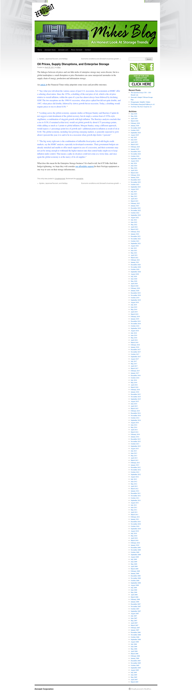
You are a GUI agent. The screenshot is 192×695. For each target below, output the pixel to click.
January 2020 (135, 290)
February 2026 (135, 123)
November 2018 (136, 323)
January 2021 (135, 262)
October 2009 (135, 552)
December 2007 (136, 604)
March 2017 (134, 368)
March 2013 (134, 460)
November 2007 (136, 606)
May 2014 (134, 427)
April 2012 (134, 486)
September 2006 (136, 639)
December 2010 (136, 521)
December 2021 (136, 236)
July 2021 (134, 248)
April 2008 (134, 595)
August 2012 (135, 477)
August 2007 (135, 613)
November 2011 (136, 496)
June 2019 (134, 307)
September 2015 (136, 399)
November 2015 (136, 396)
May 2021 (134, 253)
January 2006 (135, 658)
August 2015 (135, 401)
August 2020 (135, 274)
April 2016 (134, 385)
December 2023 (136, 180)
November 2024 (136, 154)
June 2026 (134, 114)
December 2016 (136, 375)
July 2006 (134, 644)
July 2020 (134, 276)
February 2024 (135, 175)
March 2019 (134, 314)
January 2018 (135, 347)
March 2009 (134, 569)
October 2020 (135, 269)
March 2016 (134, 387)
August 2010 (135, 531)
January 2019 (135, 319)
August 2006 (135, 642)
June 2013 (134, 453)
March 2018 (134, 342)
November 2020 (136, 267)
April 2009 (134, 566)
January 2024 (135, 177)
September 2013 (136, 446)
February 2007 (135, 628)
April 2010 (134, 538)
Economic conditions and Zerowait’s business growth (101, 58)
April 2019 (134, 312)
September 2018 (136, 328)
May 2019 (134, 309)
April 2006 (134, 651)
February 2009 (135, 571)
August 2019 (135, 302)
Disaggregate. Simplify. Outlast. (140, 102)
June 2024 (134, 165)
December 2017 (136, 349)
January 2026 (135, 125)
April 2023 (134, 198)
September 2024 (136, 158)
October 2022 (135, 213)
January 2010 (135, 545)
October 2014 (135, 418)
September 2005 (136, 668)
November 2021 (136, 239)
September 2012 (136, 474)
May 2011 (134, 510)
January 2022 (135, 234)
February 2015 (135, 411)
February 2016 (135, 389)
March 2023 (134, 201)
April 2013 (134, 458)
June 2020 (134, 279)
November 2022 (136, 210)
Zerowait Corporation (44, 10)
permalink (79, 178)
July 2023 (134, 191)
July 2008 (134, 587)
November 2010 (136, 524)
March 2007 (134, 625)
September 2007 (136, 611)
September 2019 (136, 300)
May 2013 (134, 455)
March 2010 (134, 540)
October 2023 (135, 184)
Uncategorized (60, 178)
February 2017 (135, 371)
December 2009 (136, 547)
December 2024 (136, 151)
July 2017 (134, 361)
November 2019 (136, 295)
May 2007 (134, 620)
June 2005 (134, 675)
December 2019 (136, 293)
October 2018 (135, 326)
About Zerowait (76, 49)
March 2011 (134, 514)
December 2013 (136, 439)
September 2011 (136, 500)
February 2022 (135, 231)
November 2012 (136, 470)
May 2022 (134, 224)
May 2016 (134, 382)
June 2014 (134, 425)
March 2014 (134, 432)
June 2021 (134, 250)
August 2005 (135, 670)
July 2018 (134, 333)
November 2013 (136, 441)
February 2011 (135, 517)
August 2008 (135, 585)
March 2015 (134, 408)
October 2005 (135, 665)
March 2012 (134, 488)
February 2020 (135, 288)
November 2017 (136, 352)
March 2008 (134, 597)
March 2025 (134, 144)
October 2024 (135, 156)
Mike (59, 67)
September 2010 (136, 529)
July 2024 (134, 163)
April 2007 (134, 623)
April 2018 (134, 340)
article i (43, 84)
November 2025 (136, 128)
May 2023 (134, 196)
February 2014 (135, 434)
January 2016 (135, 392)
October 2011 (135, 498)
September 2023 (136, 187)
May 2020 (134, 281)
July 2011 (134, 505)
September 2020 (136, 272)
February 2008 (135, 599)
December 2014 (136, 413)
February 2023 (135, 203)
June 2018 (134, 335)
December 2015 (136, 394)
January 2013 (135, 465)
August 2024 (135, 161)
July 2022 (134, 220)
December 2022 (136, 208)
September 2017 (136, 356)
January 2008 (135, 602)
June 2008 (134, 590)
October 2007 (135, 609)
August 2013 (135, 448)
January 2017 (135, 373)
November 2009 (136, 550)
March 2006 (134, 653)
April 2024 (134, 170)
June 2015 (134, 404)
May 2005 (134, 677)
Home (39, 49)
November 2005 (136, 663)
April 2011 (134, 512)
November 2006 (136, 635)
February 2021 (135, 260)
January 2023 (135, 206)
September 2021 (136, 243)
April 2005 (134, 679)
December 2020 (136, 264)
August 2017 (135, 359)
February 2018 (135, 345)
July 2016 (134, 380)
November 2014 (136, 415)
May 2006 (134, 649)
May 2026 (134, 116)
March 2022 (134, 229)
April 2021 (134, 255)
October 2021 (135, 241)
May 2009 (134, 564)
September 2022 (136, 215)
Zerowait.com (63, 49)
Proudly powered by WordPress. (141, 689)
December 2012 (136, 467)
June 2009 (134, 562)
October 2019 (135, 297)
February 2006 (135, 656)
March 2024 (134, 173)
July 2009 (134, 559)
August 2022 (135, 217)
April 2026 (134, 118)
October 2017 (135, 354)
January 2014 (135, 437)
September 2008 (136, 583)
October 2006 (135, 637)
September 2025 (136, 132)
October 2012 (135, 472)
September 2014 (136, 420)
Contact (88, 49)
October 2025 (135, 130)
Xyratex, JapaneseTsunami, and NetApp (52, 58)
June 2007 (134, 618)
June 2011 (134, 507)
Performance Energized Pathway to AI (143, 104)
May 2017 (134, 363)
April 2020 (134, 283)
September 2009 (136, 554)
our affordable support (84, 166)
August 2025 (135, 135)
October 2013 (135, 444)
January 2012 (135, 491)
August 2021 (135, 246)
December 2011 (136, 493)
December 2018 (136, 321)
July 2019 (134, 305)
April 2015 (134, 406)
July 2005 (134, 672)
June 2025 (134, 140)
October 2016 (135, 378)
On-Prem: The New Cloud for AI (141, 107)
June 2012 (134, 481)
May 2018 (134, 338)
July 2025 (134, 137)
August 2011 (135, 503)
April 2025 (134, 142)
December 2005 (136, 661)
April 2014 (134, 429)
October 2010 (135, 526)
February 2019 (135, 316)
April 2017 (134, 366)
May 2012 (134, 484)
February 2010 (135, 543)
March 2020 (134, 286)
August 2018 (135, 330)
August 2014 (135, 422)
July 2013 (134, 451)
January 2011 (135, 519)
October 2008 (135, 580)
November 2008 (136, 578)
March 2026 (134, 121)
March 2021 (134, 257)
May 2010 (134, 536)
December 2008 (136, 576)
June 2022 (134, 222)
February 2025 (135, 147)
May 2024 (134, 168)
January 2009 (135, 573)
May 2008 (134, 592)
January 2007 (135, 630)
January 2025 (135, 149)
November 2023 (136, 182)
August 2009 (135, 557)
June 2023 (134, 194)
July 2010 (134, 533)
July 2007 (134, 616)
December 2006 (136, 632)
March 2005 (134, 682)
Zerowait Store (50, 49)
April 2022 (134, 227)
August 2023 (135, 189)
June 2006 (134, 646)
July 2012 (134, 479)
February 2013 (135, 462)
